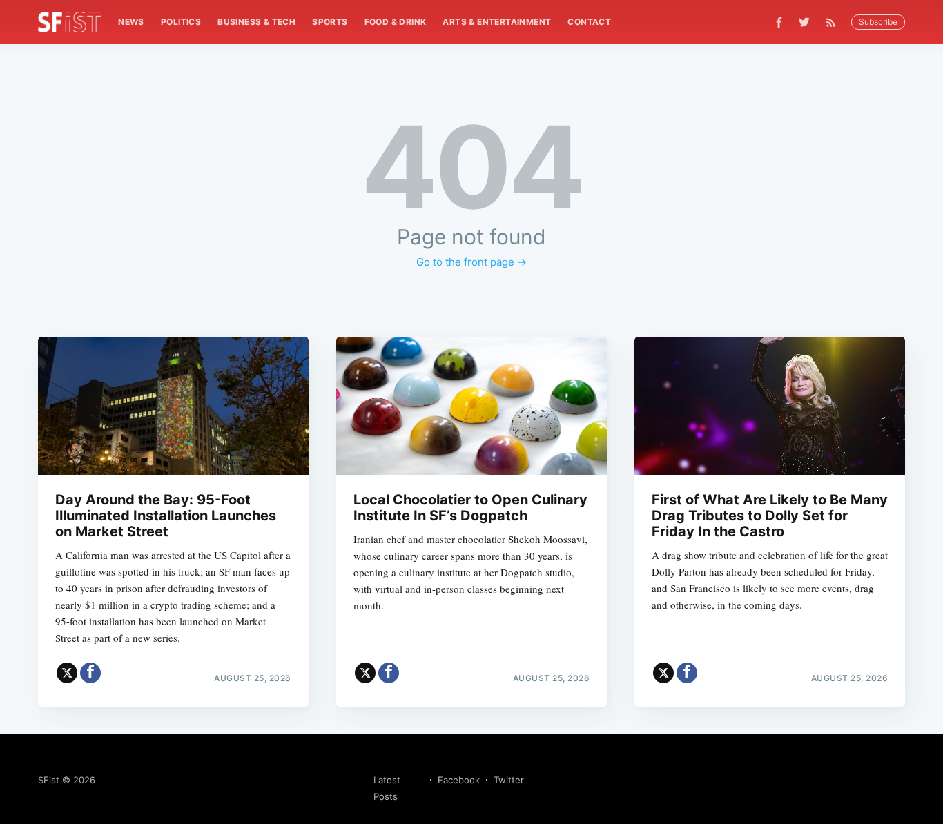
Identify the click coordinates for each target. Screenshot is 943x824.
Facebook (459, 779)
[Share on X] (67, 673)
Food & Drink (395, 22)
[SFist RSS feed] (834, 22)
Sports (329, 22)
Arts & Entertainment (497, 22)
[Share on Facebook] (90, 673)
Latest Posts (386, 788)
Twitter (509, 779)
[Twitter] (804, 22)
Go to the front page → (471, 261)
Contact (589, 22)
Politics (181, 22)
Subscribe (878, 22)
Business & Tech (256, 22)
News (131, 22)
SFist (48, 779)
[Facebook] (779, 22)
